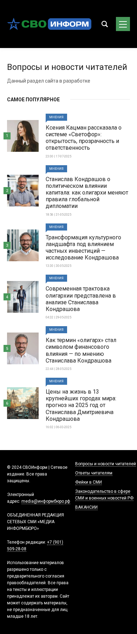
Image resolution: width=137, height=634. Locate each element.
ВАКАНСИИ (86, 507)
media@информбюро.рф (45, 501)
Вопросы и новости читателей (105, 463)
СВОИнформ (49, 24)
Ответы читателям (93, 473)
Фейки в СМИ (88, 482)
